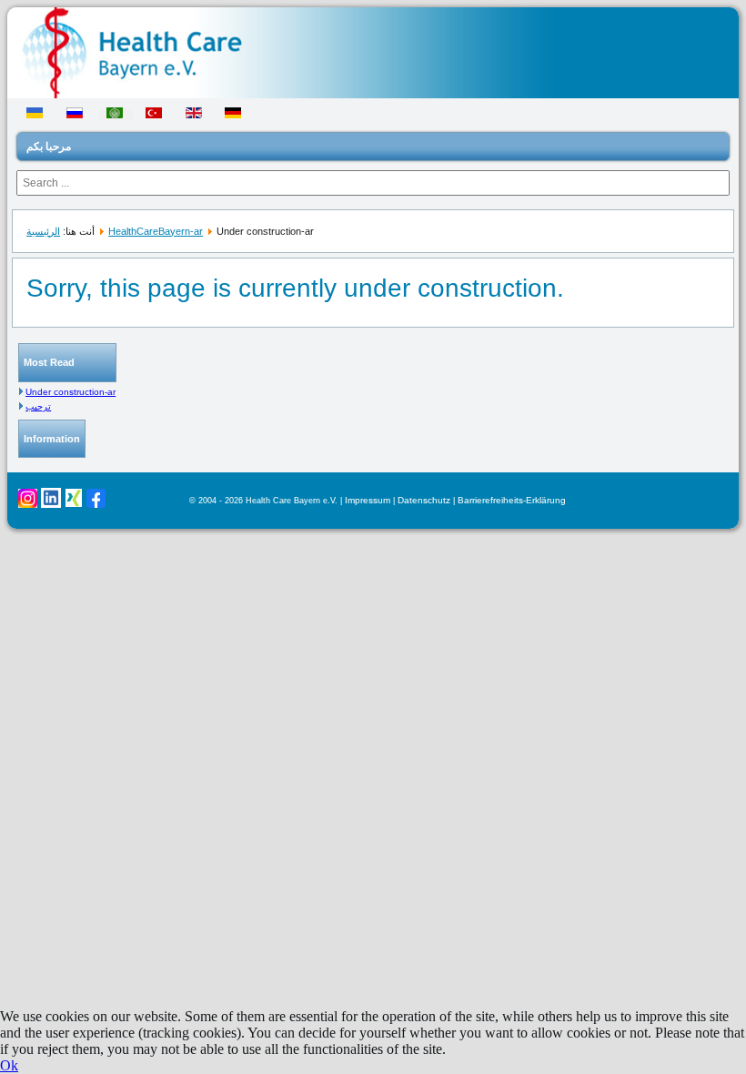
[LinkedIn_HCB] (51, 505)
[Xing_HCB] (74, 504)
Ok (9, 1065)
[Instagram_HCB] (27, 505)
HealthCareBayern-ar (155, 231)
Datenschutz (424, 500)
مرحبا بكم (48, 146)
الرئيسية (43, 231)
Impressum (367, 500)
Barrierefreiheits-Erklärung (512, 500)
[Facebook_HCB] (96, 505)
